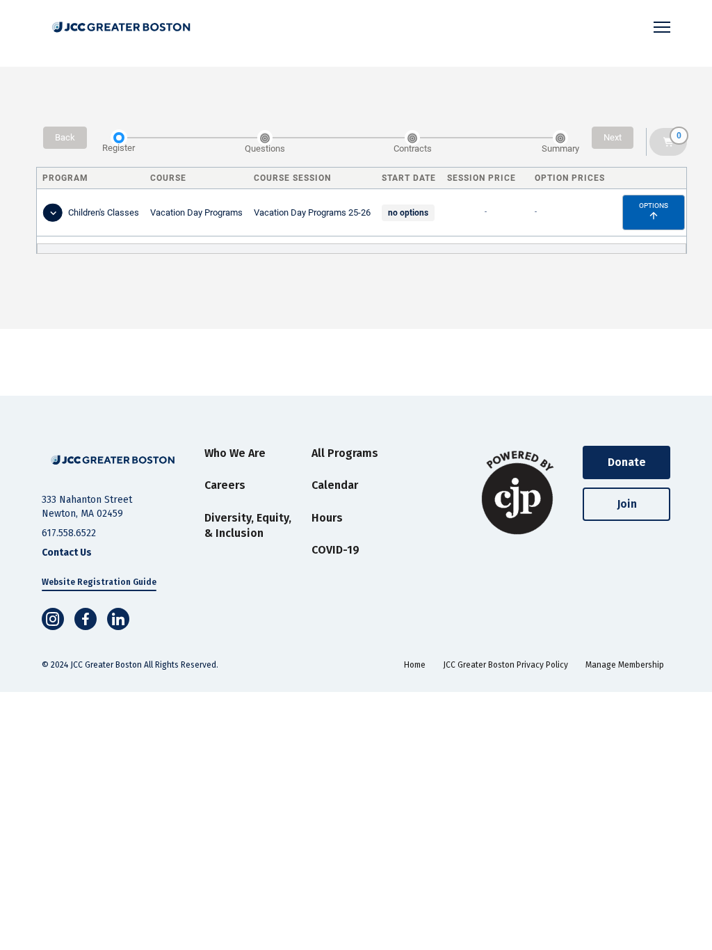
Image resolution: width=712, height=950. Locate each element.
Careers (224, 485)
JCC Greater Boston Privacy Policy (505, 665)
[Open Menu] (662, 27)
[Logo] (121, 27)
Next (613, 137)
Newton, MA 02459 (82, 514)
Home (415, 665)
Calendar (335, 485)
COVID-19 (335, 549)
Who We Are (235, 453)
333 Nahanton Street (87, 500)
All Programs (345, 453)
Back (65, 137)
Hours (327, 517)
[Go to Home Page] (113, 460)
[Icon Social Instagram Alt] (53, 619)
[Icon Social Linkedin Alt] (118, 619)
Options (653, 205)
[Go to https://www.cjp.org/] (519, 493)
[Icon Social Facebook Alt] (85, 619)
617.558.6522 (69, 533)
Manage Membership (624, 665)
